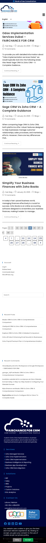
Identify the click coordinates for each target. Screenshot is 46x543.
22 (17, 228)
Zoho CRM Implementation (15, 459)
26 (34, 228)
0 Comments (10, 49)
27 (39, 228)
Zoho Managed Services (15, 454)
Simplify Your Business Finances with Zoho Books (20, 185)
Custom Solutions (12, 489)
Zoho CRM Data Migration (15, 468)
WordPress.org (7, 275)
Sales (7, 481)
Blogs (37, 46)
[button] (43, 15)
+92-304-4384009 (12, 505)
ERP (6, 478)
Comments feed (8, 272)
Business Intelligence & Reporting (18, 462)
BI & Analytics (10, 492)
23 (21, 228)
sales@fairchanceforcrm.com (16, 508)
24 (26, 228)
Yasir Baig (8, 46)
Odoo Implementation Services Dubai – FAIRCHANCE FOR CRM (18, 36)
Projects (8, 487)
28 (23, 242)
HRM (7, 484)
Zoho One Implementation (15, 457)
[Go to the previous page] (5, 238)
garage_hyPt (7, 372)
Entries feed (6, 269)
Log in (4, 267)
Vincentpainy (7, 366)
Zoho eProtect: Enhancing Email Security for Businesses (22, 337)
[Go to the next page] (40, 243)
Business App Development (16, 465)
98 (8, 233)
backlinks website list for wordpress (15, 379)
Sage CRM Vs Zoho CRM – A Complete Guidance (21, 109)
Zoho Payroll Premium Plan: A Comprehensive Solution (22, 341)
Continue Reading (12, 70)
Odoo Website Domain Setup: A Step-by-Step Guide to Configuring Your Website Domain (23, 382)
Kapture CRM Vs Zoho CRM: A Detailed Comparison (20, 333)
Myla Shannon (7, 388)
